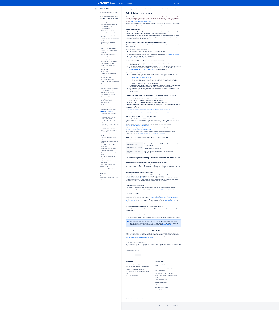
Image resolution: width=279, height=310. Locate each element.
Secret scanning (105, 83)
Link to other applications (107, 150)
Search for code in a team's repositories (164, 268)
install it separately (166, 224)
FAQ (101, 175)
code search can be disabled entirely (137, 52)
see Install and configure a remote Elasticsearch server (138, 129)
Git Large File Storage (106, 77)
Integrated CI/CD (104, 166)
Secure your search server (108, 128)
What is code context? (160, 270)
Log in (178, 3)
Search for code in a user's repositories (164, 273)
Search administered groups (161, 287)
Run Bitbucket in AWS (106, 46)
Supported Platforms (174, 54)
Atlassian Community (131, 200)
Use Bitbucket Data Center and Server (109, 16)
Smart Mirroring (104, 69)
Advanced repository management (109, 24)
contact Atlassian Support (170, 200)
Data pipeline (104, 162)
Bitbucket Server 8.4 (104, 8)
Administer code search (107, 111)
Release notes (103, 173)
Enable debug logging (106, 104)
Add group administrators (161, 279)
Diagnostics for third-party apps (108, 96)
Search (174, 3)
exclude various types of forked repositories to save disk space (143, 57)
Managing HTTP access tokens (108, 148)
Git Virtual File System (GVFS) (108, 79)
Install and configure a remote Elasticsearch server (137, 264)
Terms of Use (162, 305)
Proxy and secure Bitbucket (107, 92)
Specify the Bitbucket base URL (108, 48)
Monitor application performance (108, 164)
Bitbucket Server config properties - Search (136, 177)
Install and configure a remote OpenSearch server (137, 125)
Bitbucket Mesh (104, 71)
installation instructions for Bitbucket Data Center (140, 77)
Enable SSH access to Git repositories (110, 81)
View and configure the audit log (108, 54)
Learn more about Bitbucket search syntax (141, 21)
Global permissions (105, 28)
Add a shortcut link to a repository (109, 109)
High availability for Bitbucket (108, 94)
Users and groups (105, 22)
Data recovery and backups (107, 63)
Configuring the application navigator (109, 50)
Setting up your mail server (107, 30)
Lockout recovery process (107, 90)
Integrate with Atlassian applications (109, 32)
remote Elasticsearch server (135, 69)
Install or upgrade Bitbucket (106, 168)
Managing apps (104, 52)
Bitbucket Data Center (105, 171)
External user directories (106, 26)
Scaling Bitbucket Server (107, 107)
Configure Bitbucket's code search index (135, 269)
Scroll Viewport (140, 298)
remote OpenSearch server (149, 69)
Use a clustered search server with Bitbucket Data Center (150, 133)
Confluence (133, 298)
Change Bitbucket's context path (109, 61)
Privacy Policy (154, 305)
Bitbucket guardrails (106, 102)
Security (169, 305)
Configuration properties (106, 59)
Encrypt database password (107, 160)
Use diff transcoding (106, 86)
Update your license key (106, 56)
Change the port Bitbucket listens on (109, 88)
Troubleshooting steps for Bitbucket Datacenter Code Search (164, 197)
